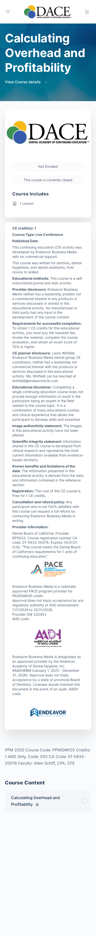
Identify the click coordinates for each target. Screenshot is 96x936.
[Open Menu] (8, 11)
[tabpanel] (48, 757)
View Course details (23, 82)
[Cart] (87, 11)
